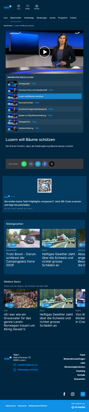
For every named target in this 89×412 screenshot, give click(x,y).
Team (82, 355)
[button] (31, 164)
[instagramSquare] (72, 394)
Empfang (80, 371)
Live (6, 18)
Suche (52, 18)
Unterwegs (29, 18)
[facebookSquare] (64, 394)
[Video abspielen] (44, 52)
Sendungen (42, 18)
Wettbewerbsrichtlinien (38, 406)
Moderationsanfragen (74, 359)
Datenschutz (11, 406)
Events (73, 18)
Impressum (22, 406)
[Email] (38, 164)
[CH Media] (78, 407)
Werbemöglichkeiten (74, 367)
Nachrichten (15, 18)
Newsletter (79, 379)
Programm (62, 18)
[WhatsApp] (24, 164)
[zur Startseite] (7, 7)
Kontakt (81, 375)
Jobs (82, 363)
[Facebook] (45, 164)
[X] (52, 164)
